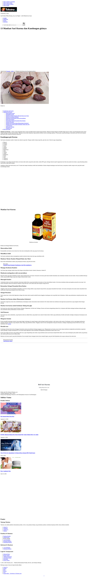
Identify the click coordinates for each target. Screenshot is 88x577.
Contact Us (5, 529)
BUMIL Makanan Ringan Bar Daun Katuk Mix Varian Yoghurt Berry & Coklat (19, 434)
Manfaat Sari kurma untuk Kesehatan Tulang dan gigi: (18, 124)
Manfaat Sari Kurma (7, 112)
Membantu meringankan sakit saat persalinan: (16, 118)
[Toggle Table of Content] (2, 108)
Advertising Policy (7, 557)
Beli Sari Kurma (6, 129)
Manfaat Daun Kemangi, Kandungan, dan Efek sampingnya (17, 265)
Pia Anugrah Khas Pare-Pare (7, 416)
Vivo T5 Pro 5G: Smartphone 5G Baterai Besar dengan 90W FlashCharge (18, 452)
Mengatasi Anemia (10, 126)
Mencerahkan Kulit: (10, 113)
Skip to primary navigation (9, 1)
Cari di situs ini (6, 25)
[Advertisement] (44, 40)
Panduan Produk (7, 536)
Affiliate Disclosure (7, 556)
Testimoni (5, 528)
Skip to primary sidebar (8, 4)
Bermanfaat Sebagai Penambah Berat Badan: (16, 120)
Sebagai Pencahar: (10, 122)
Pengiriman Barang (7, 542)
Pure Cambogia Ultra (6, 471)
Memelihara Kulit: (10, 114)
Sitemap (5, 530)
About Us (5, 527)
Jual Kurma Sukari (7, 341)
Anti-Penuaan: (9, 125)
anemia (9, 323)
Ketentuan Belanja (7, 541)
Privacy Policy (6, 560)
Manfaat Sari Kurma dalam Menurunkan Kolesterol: (17, 123)
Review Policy (6, 555)
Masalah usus (9, 128)
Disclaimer (5, 559)
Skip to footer (6, 5)
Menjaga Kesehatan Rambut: (12, 117)
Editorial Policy (6, 554)
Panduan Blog (6, 537)
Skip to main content (7, 2)
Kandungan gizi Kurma (8, 110)
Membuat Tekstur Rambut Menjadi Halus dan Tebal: (17, 115)
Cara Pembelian (6, 539)
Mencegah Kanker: (10, 119)
